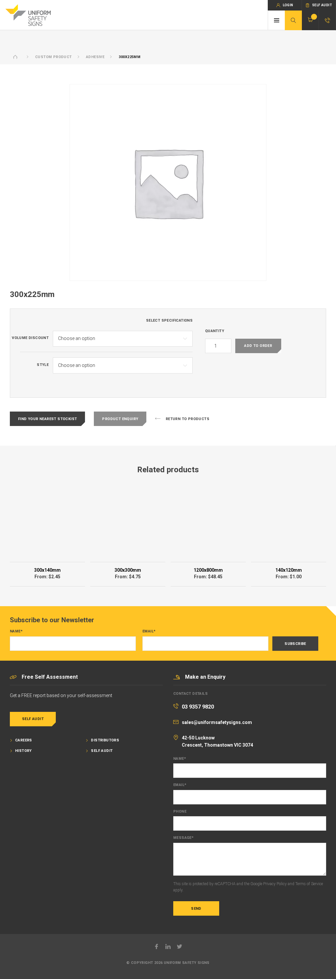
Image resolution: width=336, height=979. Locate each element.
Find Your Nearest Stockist (47, 419)
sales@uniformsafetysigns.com (217, 722)
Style (43, 365)
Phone (179, 812)
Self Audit (33, 719)
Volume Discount (30, 338)
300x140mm (47, 570)
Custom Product (53, 57)
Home (15, 57)
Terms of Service (309, 884)
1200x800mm (208, 570)
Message (183, 838)
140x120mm (288, 570)
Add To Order (258, 346)
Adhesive (95, 57)
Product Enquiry (120, 419)
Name (16, 631)
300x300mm (128, 570)
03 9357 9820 (198, 707)
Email (149, 631)
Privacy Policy (275, 884)
